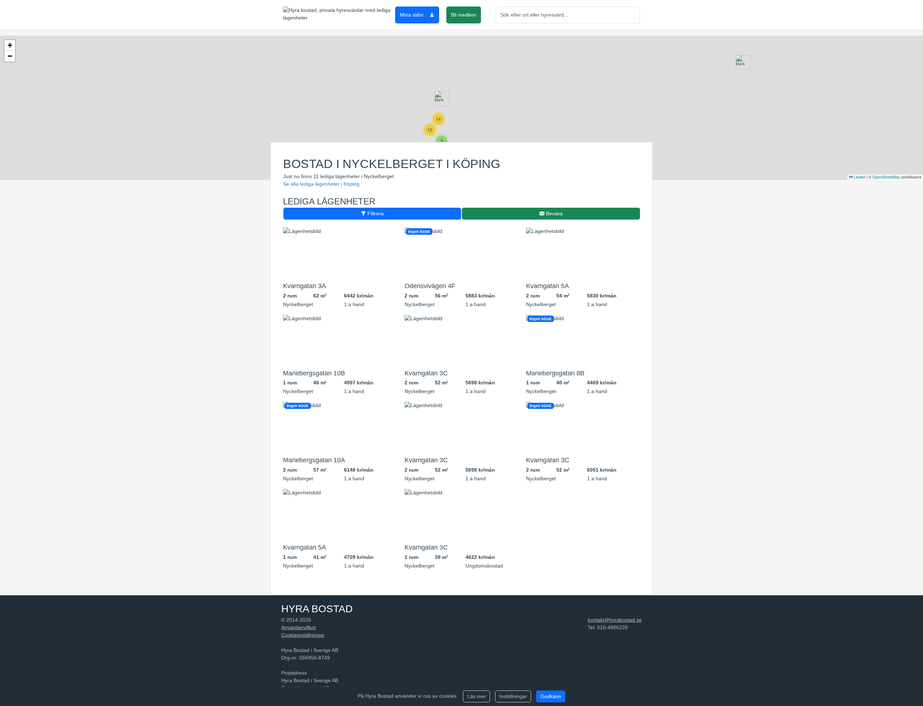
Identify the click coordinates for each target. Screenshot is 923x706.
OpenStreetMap (886, 177)
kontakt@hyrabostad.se (615, 620)
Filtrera (375, 213)
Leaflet (859, 177)
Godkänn (550, 696)
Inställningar (513, 696)
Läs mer (476, 696)
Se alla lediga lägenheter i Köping (321, 184)
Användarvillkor (298, 627)
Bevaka (553, 213)
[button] (439, 98)
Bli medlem (463, 15)
